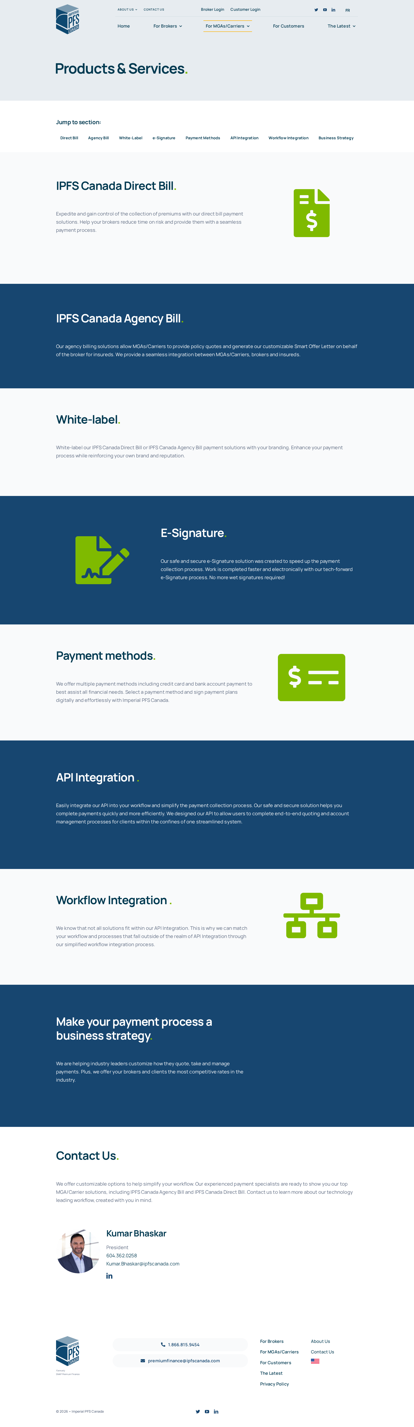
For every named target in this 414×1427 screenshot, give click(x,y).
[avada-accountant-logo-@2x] (67, 6)
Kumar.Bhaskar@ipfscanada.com (142, 1263)
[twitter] (316, 10)
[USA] (315, 1361)
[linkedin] (333, 10)
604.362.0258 (121, 1255)
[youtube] (325, 10)
